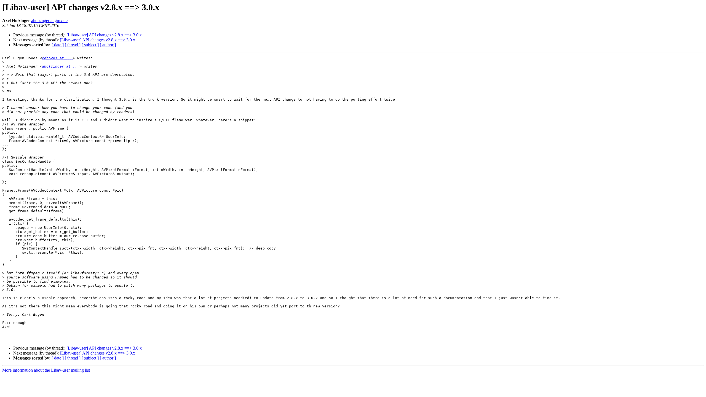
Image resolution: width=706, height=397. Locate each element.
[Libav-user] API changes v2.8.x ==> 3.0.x (104, 35)
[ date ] (58, 44)
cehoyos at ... (57, 58)
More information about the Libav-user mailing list (46, 370)
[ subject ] (90, 44)
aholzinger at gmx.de (49, 20)
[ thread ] (73, 44)
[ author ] (108, 44)
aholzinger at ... (60, 66)
